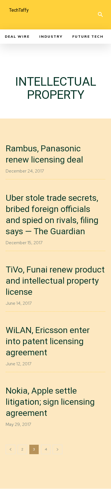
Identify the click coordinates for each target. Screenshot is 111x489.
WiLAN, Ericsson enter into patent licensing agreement (48, 341)
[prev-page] (10, 449)
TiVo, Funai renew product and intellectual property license (55, 280)
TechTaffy (19, 10)
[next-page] (57, 449)
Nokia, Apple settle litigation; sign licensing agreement (50, 402)
